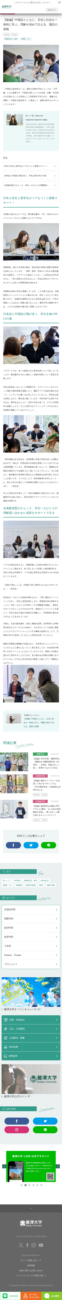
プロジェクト (11, 964)
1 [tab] (21, 1185)
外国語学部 (9, 909)
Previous (4, 1166)
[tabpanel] (31, 1166)
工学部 (7, 946)
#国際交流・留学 (11, 39)
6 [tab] (41, 1185)
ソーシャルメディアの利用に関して (31, 1275)
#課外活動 (51, 885)
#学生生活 (45, 880)
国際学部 (8, 918)
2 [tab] (25, 1185)
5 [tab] (37, 1185)
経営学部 (8, 937)
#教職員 (19, 885)
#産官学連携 (30, 885)
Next (58, 1166)
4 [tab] (33, 1185)
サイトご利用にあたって (31, 1260)
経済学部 (8, 927)
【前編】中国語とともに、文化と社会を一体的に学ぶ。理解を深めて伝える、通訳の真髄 (39, 723)
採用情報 (31, 1265)
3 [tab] (29, 1185)
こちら (33, 715)
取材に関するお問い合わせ (31, 1270)
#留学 (41, 885)
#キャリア (7, 880)
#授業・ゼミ (26, 39)
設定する (52, 10)
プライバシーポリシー (31, 1255)
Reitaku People (10, 34)
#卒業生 (17, 880)
